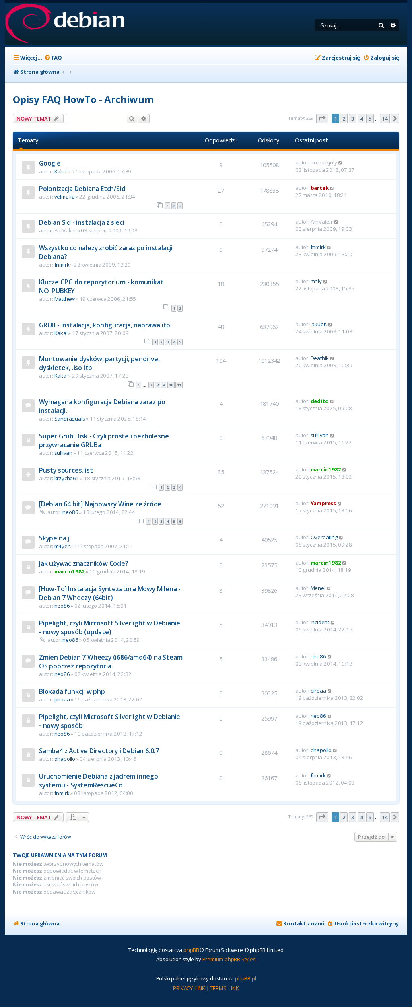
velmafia (64, 196)
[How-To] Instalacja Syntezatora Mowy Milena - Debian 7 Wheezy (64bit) (110, 593)
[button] (322, 118)
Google (50, 163)
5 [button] (370, 118)
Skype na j (54, 538)
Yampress (323, 503)
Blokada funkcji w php (72, 691)
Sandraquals (69, 418)
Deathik (320, 358)
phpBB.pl (245, 978)
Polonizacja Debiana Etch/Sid (82, 188)
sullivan (63, 452)
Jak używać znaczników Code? (83, 563)
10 (171, 385)
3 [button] (352, 118)
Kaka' (61, 171)
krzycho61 (66, 478)
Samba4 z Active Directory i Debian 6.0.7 (99, 750)
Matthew (64, 298)
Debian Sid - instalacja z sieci (81, 222)
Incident (320, 622)
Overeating (324, 537)
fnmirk (62, 264)
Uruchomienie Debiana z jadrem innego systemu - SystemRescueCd (98, 780)
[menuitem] (53, 58)
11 (179, 385)
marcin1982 (326, 469)
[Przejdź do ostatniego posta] (340, 162)
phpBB (191, 950)
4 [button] (361, 118)
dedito (320, 401)
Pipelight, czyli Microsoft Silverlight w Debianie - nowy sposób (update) (109, 627)
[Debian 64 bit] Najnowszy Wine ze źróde (100, 503)
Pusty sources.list (66, 470)
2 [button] (343, 118)
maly (316, 281)
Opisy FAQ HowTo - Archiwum (83, 99)
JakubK (319, 324)
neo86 (70, 512)
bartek (320, 187)
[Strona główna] (64, 24)
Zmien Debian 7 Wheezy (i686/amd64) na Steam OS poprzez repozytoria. (110, 661)
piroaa (62, 699)
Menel (318, 588)
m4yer (62, 546)
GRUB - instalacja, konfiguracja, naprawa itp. (105, 325)
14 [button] (385, 118)
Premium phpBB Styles (229, 959)
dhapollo (64, 758)
